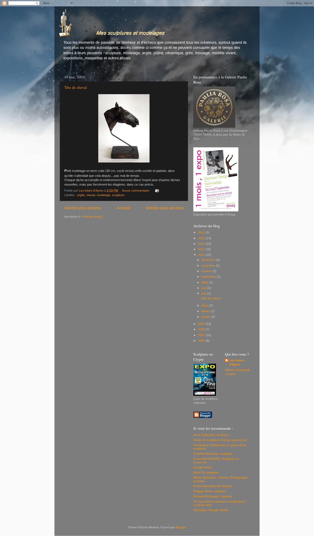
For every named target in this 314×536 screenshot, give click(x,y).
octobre (207, 271)
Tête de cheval (75, 87)
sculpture (118, 195)
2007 (202, 335)
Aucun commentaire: (136, 190)
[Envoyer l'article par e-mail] (157, 190)
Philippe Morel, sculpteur (210, 491)
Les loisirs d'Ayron (236, 362)
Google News (202, 467)
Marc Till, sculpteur (206, 472)
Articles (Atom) (93, 216)
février (206, 311)
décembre (208, 259)
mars (205, 305)
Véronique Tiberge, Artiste (210, 510)
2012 (202, 243)
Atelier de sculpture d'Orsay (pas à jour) (220, 440)
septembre (209, 276)
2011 (201, 249)
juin (204, 288)
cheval (90, 195)
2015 (202, 232)
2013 (202, 238)
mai (204, 293)
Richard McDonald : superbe (212, 496)
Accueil (123, 208)
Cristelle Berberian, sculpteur (212, 453)
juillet (205, 282)
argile (81, 195)
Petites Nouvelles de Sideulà (212, 486)
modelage (103, 195)
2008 (202, 329)
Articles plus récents (82, 208)
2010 (202, 254)
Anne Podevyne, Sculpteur (211, 434)
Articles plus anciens (165, 208)
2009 (202, 323)
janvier (206, 316)
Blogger (180, 527)
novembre (208, 265)
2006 (202, 340)
